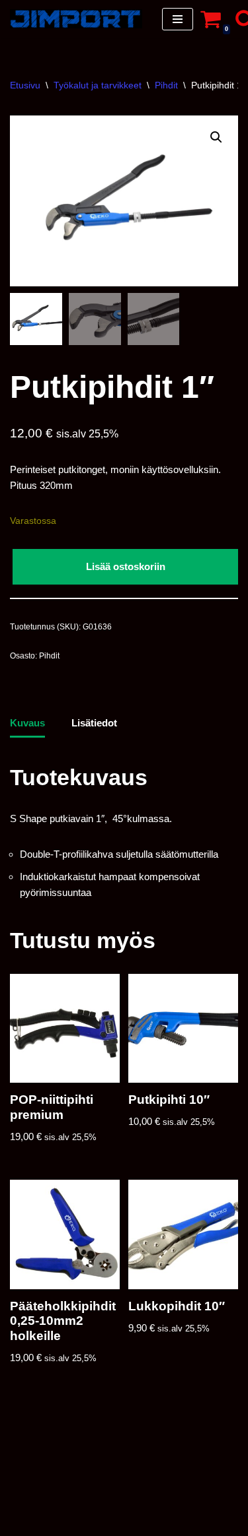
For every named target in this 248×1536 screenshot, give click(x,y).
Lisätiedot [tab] (94, 722)
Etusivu (25, 85)
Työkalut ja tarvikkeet (98, 85)
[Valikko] (177, 19)
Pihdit (166, 85)
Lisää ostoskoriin (125, 566)
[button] (216, 137)
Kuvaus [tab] (27, 722)
